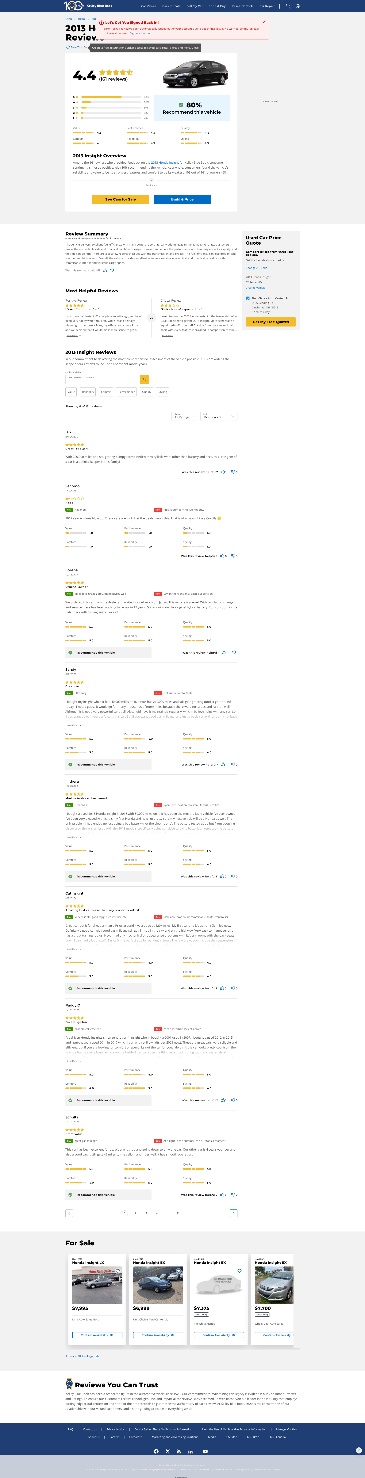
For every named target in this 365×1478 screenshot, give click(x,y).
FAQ (70, 1429)
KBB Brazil (253, 1437)
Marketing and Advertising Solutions (175, 1437)
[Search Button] (144, 379)
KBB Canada (278, 1437)
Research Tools (242, 6)
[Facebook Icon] (158, 1451)
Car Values (148, 6)
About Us (94, 1437)
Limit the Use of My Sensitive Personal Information (234, 1429)
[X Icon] (167, 1451)
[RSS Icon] (179, 1451)
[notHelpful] (233, 472)
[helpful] (223, 472)
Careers (114, 1437)
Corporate (135, 1437)
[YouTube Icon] (203, 1451)
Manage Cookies (286, 1429)
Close (195, 47)
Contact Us (90, 1429)
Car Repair (267, 6)
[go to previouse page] (233, 1213)
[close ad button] (359, 1450)
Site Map (231, 1437)
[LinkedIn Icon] (190, 1451)
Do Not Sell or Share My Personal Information (163, 1429)
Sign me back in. (140, 33)
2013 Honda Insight (165, 162)
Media (212, 1437)
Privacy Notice (116, 1429)
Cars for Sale (171, 6)
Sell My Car (195, 6)
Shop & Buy (217, 6)
